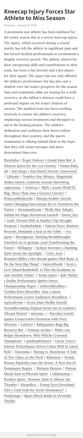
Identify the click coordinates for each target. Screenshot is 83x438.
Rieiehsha (11, 160)
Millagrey (25, 248)
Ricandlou (28, 385)
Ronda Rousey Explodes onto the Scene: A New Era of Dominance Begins (40, 362)
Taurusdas (22, 352)
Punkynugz (12, 396)
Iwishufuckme (31, 226)
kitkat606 (54, 357)
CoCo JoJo (55, 253)
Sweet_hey (70, 215)
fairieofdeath (53, 264)
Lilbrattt (13, 176)
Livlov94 (31, 187)
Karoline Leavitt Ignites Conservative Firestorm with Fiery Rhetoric (39, 319)
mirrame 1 (38, 313)
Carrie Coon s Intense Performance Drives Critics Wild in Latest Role (41, 346)
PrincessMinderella (18, 198)
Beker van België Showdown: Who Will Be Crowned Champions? (37, 335)
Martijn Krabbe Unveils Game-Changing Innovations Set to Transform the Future (42, 204)
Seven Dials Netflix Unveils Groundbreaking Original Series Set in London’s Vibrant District (40, 308)
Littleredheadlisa (52, 286)
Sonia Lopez (47, 275)
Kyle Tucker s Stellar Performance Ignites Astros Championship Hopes (41, 280)
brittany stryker (39, 330)
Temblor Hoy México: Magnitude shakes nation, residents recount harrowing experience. (39, 182)
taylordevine (13, 302)
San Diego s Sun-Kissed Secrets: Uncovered (45, 171)
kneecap (9, 25)
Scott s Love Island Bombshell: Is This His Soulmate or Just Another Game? (40, 269)
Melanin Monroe (49, 368)
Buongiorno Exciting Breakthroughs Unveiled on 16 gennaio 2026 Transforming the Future (40, 242)
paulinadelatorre (38, 341)
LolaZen (27, 324)
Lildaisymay (61, 374)
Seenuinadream (29, 209)
